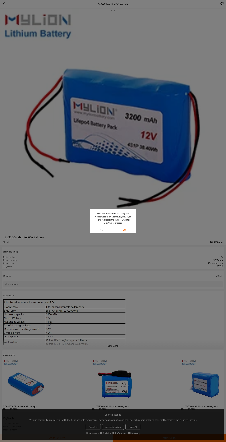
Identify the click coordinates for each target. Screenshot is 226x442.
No (101, 230)
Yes (124, 230)
